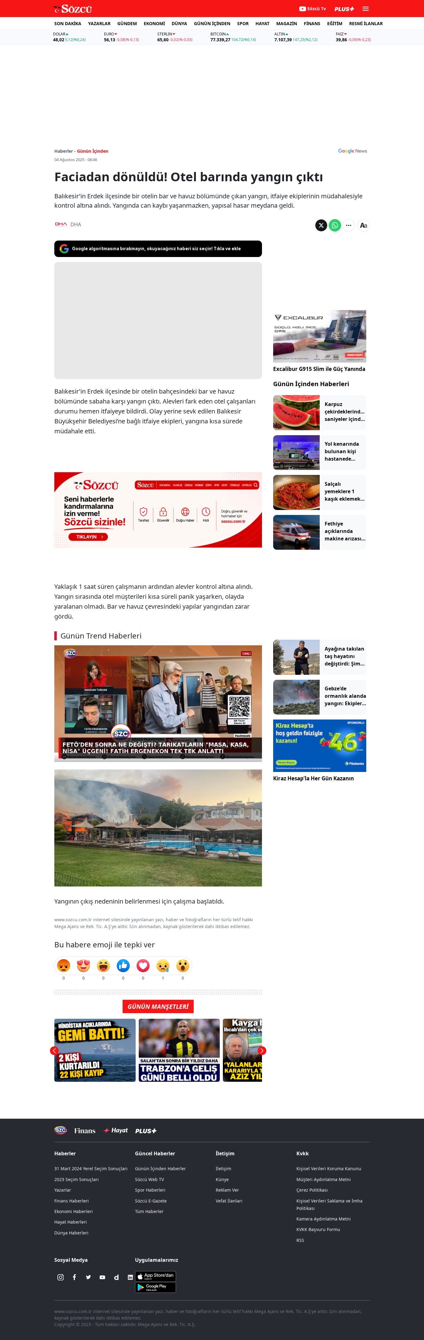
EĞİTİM (334, 23)
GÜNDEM (127, 23)
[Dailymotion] (116, 1277)
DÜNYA (179, 23)
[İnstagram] (60, 1277)
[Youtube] (102, 1277)
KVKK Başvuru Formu (318, 1229)
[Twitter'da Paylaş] (321, 225)
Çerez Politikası (312, 1190)
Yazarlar (62, 1190)
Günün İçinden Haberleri (311, 384)
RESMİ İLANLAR (366, 23)
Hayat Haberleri (70, 1222)
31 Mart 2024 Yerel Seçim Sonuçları (91, 1168)
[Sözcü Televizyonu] (60, 1130)
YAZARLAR (99, 23)
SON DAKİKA (67, 23)
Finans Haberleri (71, 1201)
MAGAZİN (286, 23)
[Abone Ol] (353, 151)
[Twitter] (88, 1277)
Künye (222, 1179)
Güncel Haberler (155, 1153)
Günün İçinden (92, 151)
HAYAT (262, 23)
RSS (300, 1240)
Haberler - (65, 151)
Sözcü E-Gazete (151, 1201)
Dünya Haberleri (71, 1233)
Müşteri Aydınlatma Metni (323, 1179)
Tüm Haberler (149, 1211)
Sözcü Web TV (149, 1179)
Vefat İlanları (229, 1201)
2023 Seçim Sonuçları (76, 1179)
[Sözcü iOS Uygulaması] (155, 1276)
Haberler (65, 1153)
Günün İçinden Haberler (160, 1168)
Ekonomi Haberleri (73, 1211)
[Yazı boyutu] (363, 225)
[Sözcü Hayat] (115, 1130)
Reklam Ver (227, 1190)
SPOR (243, 23)
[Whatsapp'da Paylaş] (335, 225)
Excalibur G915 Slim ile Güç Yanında (319, 368)
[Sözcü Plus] (145, 1130)
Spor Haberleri (150, 1190)
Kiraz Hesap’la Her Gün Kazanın (313, 778)
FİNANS (312, 23)
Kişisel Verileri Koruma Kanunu (328, 1168)
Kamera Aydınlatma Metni (323, 1219)
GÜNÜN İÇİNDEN (212, 23)
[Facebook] (74, 1277)
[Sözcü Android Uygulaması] (155, 1287)
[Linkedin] (130, 1277)
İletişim (223, 1168)
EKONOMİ (154, 23)
